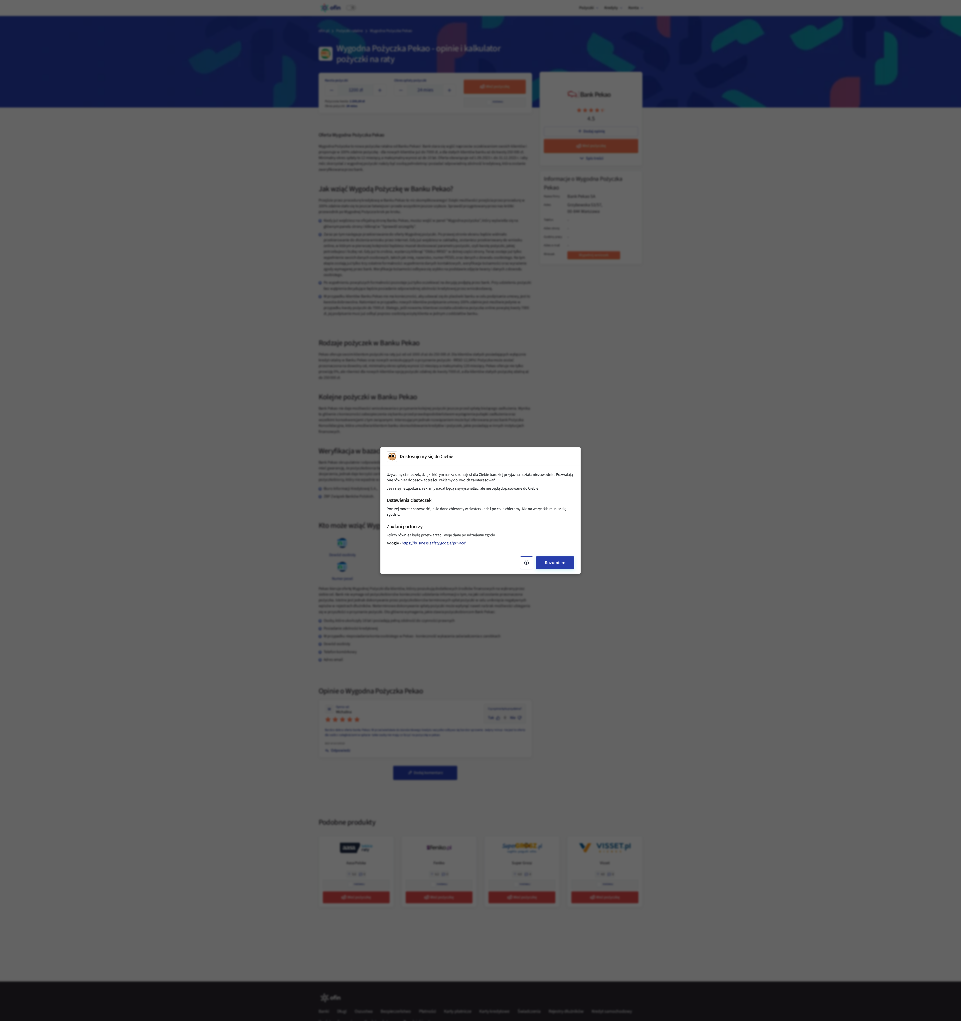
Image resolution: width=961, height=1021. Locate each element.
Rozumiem (555, 563)
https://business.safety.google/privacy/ (434, 543)
